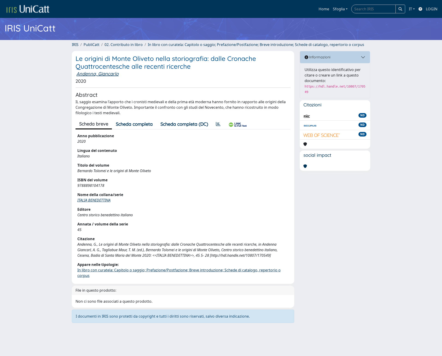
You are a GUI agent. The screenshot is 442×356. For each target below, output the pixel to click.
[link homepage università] (28, 8)
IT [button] (410, 8)
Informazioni (319, 57)
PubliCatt (91, 44)
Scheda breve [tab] (93, 124)
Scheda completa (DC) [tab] (184, 124)
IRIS (75, 44)
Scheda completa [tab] (134, 124)
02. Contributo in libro (124, 44)
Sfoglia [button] (339, 8)
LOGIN (431, 8)
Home (324, 8)
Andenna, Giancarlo (97, 74)
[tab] (218, 124)
